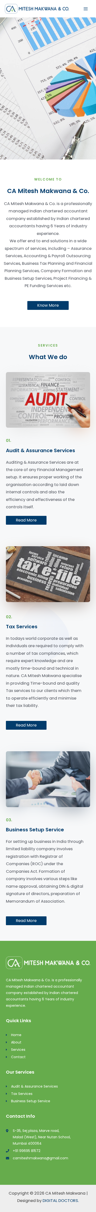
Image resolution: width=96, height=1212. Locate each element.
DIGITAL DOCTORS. (61, 1200)
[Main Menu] (85, 8)
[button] (48, 305)
